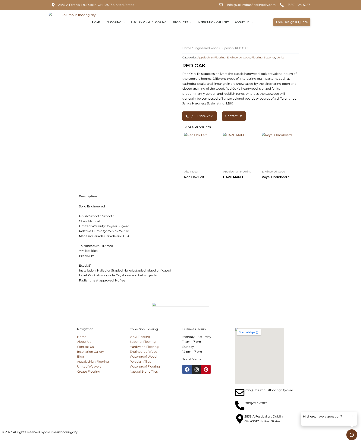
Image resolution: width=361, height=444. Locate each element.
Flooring (114, 22)
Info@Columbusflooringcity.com (268, 390)
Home (96, 22)
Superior (227, 48)
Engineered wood (205, 48)
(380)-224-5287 (255, 403)
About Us (242, 22)
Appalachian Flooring (211, 57)
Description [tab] (88, 196)
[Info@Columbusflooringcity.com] (239, 392)
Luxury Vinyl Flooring (148, 22)
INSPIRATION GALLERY (213, 22)
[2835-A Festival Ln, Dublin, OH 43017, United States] (239, 419)
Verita (280, 57)
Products (180, 22)
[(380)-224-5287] (239, 405)
